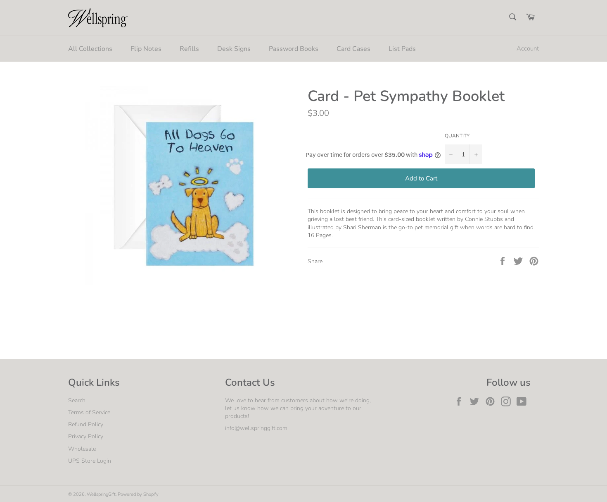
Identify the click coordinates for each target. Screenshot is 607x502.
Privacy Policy (85, 436)
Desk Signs (234, 48)
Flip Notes (145, 48)
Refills (189, 48)
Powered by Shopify (138, 494)
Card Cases (353, 48)
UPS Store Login (89, 461)
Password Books (293, 48)
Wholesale (82, 449)
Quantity (457, 135)
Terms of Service (89, 412)
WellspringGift (101, 494)
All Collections (90, 48)
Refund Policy (85, 424)
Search (76, 400)
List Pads (402, 48)
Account (528, 48)
